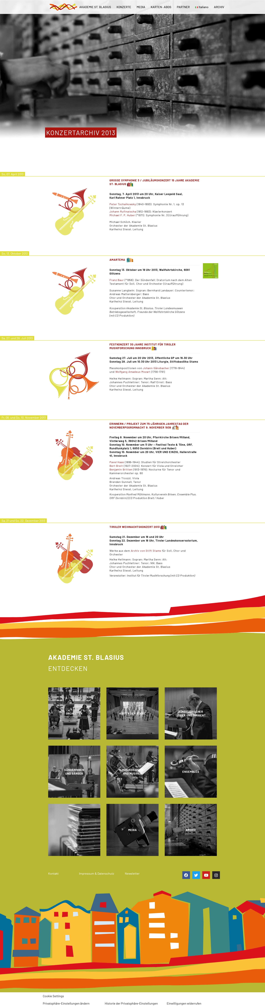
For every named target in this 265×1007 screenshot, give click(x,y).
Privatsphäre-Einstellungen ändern (66, 1003)
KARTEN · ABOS (161, 7)
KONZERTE (124, 7)
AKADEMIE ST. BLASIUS (95, 7)
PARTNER (183, 7)
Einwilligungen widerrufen (184, 1003)
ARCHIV (219, 7)
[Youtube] (206, 875)
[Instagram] (216, 875)
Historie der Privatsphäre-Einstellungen (131, 1003)
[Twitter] (196, 875)
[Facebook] (186, 875)
